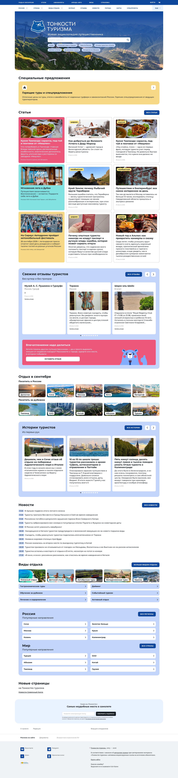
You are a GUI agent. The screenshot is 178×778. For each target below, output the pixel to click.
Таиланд (28, 669)
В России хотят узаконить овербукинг (43, 527)
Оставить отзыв (53, 359)
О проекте (24, 729)
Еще (157, 8)
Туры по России (85, 45)
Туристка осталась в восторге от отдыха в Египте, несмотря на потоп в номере (63, 551)
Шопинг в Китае (54, 50)
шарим (74, 122)
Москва (27, 631)
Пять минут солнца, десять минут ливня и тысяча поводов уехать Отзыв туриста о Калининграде (133, 463)
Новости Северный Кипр (31, 692)
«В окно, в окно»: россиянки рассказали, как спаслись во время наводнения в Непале (67, 555)
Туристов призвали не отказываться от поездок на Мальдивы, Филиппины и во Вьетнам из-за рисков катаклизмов (82, 547)
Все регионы (147, 614)
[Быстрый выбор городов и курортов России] (27, 8)
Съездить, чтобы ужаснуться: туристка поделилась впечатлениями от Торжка (63, 535)
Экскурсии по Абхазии (91, 50)
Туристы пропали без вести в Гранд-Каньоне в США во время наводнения (61, 515)
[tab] (80, 335)
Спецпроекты (132, 8)
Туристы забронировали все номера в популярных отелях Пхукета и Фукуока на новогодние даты (73, 523)
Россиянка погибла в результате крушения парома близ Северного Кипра (61, 519)
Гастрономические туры (32, 586)
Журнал (72, 8)
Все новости (150, 505)
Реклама (27, 738)
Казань (27, 637)
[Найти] (128, 39)
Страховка (105, 2)
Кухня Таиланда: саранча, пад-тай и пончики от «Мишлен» (134, 142)
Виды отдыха (54, 8)
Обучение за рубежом (31, 593)
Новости (95, 8)
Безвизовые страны (72, 50)
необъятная (77, 169)
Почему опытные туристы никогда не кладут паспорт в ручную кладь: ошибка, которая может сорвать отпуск (87, 239)
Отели (43, 2)
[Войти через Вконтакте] (159, 2)
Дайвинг (96, 586)
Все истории (133, 428)
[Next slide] (153, 274)
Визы (91, 2)
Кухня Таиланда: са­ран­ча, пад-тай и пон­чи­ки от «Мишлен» (41, 142)
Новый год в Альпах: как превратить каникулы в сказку (134, 237)
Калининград (99, 637)
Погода (108, 8)
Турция (27, 656)
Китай (95, 662)
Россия (21, 8)
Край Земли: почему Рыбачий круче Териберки (86, 189)
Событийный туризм (102, 593)
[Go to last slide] (147, 274)
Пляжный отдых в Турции (67, 45)
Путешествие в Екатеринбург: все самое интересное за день (136, 189)
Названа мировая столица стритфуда (43, 539)
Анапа (51, 45)
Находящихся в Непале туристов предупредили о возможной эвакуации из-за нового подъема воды (75, 531)
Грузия (95, 669)
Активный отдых (100, 599)
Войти (152, 2)
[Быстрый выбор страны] (42, 8)
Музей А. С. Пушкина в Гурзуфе (43, 286)
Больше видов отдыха (145, 565)
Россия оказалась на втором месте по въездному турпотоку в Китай (58, 543)
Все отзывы (134, 274)
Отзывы (83, 8)
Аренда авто (76, 2)
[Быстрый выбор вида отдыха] (62, 8)
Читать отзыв (29, 299)
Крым (95, 631)
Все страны (148, 646)
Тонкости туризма (98, 748)
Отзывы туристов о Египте (105, 45)
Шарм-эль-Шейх (124, 286)
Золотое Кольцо (100, 624)
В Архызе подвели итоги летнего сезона (45, 511)
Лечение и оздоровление (33, 599)
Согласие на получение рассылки (96, 719)
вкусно (121, 122)
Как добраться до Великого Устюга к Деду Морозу (85, 142)
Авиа (59, 2)
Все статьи (151, 113)
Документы (43, 738)
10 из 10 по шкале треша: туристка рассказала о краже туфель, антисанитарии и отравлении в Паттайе (87, 463)
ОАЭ (94, 656)
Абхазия (28, 662)
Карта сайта (95, 760)
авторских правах (121, 753)
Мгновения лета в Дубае (36, 188)
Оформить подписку (105, 714)
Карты (119, 8)
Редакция (37, 729)
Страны (36, 8)
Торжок (74, 286)
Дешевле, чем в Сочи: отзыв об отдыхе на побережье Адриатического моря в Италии (43, 462)
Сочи (26, 624)
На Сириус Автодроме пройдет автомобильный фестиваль (40, 236)
